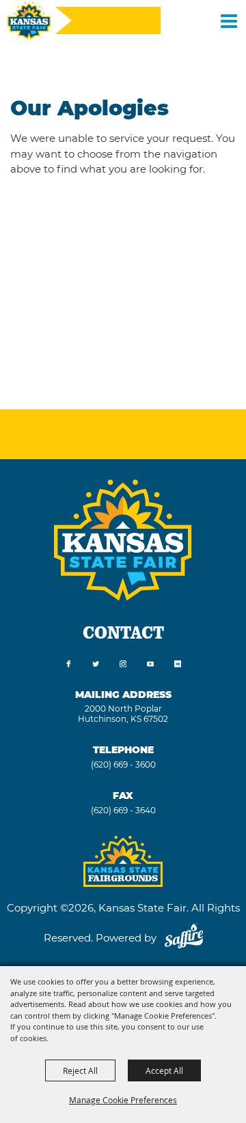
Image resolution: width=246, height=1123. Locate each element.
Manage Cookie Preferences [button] (123, 1099)
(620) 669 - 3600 (123, 764)
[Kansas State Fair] (29, 21)
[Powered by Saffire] (184, 937)
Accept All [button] (164, 1070)
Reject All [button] (80, 1070)
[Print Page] (177, 664)
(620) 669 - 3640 (123, 810)
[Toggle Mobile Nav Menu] (229, 20)
